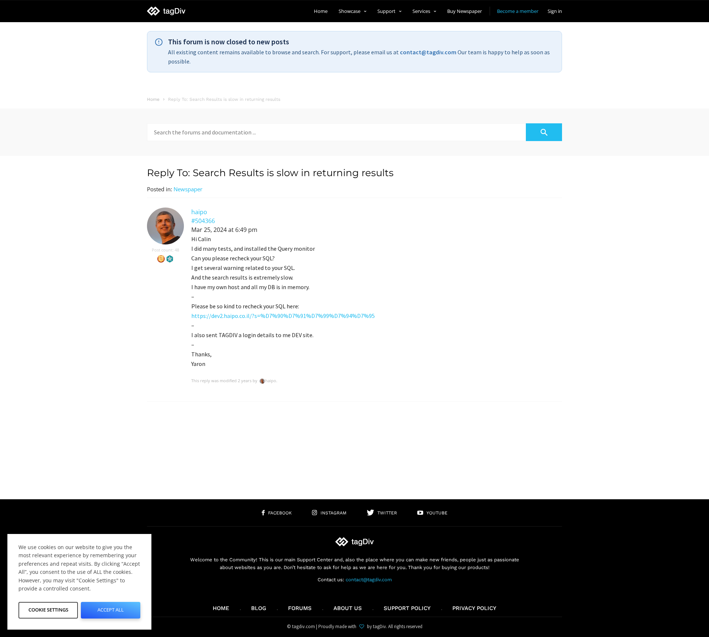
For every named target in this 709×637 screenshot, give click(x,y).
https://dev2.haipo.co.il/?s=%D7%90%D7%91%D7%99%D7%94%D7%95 (283, 315)
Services (421, 11)
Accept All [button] (110, 609)
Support (386, 11)
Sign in (555, 11)
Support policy (407, 608)
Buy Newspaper (464, 11)
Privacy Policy (474, 608)
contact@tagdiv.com (428, 52)
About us (347, 608)
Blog (258, 608)
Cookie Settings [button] (48, 609)
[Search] (544, 132)
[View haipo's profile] (165, 243)
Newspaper (188, 189)
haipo (199, 212)
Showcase (349, 11)
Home (321, 11)
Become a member (517, 11)
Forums (300, 608)
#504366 (203, 221)
